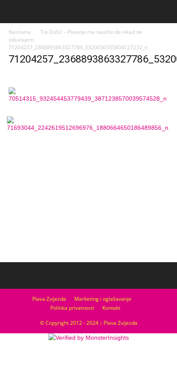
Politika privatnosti (72, 307)
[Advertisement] (88, 194)
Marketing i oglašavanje (102, 298)
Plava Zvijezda (49, 298)
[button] (165, 11)
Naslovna (20, 32)
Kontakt (111, 307)
